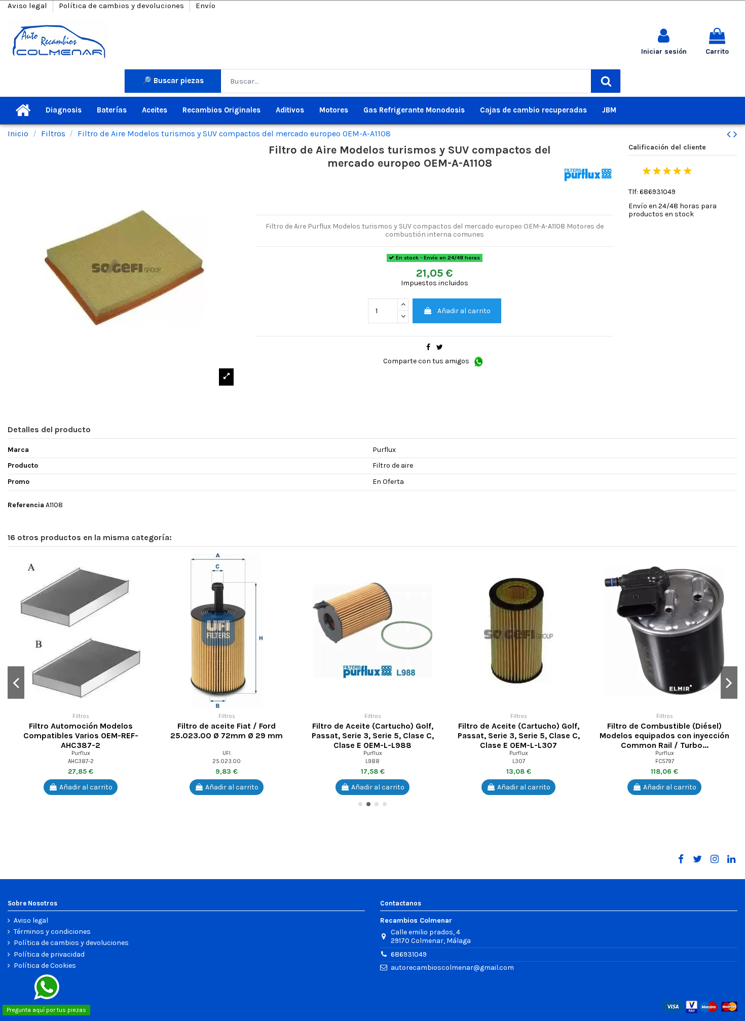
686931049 (409, 954)
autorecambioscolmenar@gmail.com (452, 967)
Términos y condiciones (52, 932)
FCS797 (664, 761)
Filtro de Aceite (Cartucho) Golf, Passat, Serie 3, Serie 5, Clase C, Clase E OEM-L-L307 (519, 735)
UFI (226, 753)
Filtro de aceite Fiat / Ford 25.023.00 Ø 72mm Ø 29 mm (226, 730)
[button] (146, 568)
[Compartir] (428, 347)
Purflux (80, 753)
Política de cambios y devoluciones (122, 5)
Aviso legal (28, 5)
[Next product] (735, 134)
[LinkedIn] (731, 859)
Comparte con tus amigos (427, 361)
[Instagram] (714, 859)
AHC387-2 (81, 761)
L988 (372, 761)
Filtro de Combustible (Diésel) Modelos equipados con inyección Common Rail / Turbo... (664, 735)
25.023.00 (226, 761)
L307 (518, 761)
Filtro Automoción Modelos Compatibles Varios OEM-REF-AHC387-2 (80, 735)
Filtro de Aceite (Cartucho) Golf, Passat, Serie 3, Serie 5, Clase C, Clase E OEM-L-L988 (373, 735)
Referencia (26, 505)
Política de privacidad (49, 955)
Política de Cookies (45, 966)
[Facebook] (681, 859)
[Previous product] (730, 134)
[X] (697, 859)
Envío (205, 5)
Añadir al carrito (464, 311)
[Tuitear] (439, 347)
